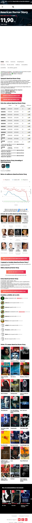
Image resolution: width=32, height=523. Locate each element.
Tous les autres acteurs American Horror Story (15, 258)
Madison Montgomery (17, 240)
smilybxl (7, 325)
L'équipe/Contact (24, 516)
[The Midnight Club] (24, 443)
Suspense (20, 89)
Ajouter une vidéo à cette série (16, 271)
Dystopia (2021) (14, 445)
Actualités (25, 64)
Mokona (7, 320)
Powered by (3, 170)
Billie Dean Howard (11, 226)
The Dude (26, 2)
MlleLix (6, 334)
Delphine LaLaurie (25, 226)
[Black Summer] (5, 391)
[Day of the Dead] (24, 459)
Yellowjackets (14, 393)
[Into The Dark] (24, 408)
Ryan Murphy (8, 93)
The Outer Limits (24, 428)
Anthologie (7, 89)
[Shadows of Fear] (15, 359)
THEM (2, 361)
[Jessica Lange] (25, 235)
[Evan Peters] (4, 221)
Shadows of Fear (15, 361)
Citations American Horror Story (11, 99)
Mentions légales (12, 519)
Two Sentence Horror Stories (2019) (23, 480)
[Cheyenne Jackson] (11, 248)
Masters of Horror (24, 376)
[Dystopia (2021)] (15, 443)
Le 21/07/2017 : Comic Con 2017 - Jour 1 (8, 280)
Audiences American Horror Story (11, 95)
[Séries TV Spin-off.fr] (8, 7)
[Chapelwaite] (15, 426)
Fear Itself (22, 361)
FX (13, 91)
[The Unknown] (5, 408)
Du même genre (12, 67)
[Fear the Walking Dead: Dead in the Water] (15, 408)
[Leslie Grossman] (18, 248)
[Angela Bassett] (25, 248)
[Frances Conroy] (4, 235)
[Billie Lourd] (4, 248)
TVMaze (15, 522)
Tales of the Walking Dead (4, 479)
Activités (3, 67)
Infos (7, 61)
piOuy (6, 298)
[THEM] (5, 359)
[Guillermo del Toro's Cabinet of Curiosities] (5, 459)
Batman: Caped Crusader (24, 506)
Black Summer (4, 393)
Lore (12, 460)
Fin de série (10, 64)
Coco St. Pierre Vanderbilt (18, 254)
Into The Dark (23, 410)
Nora (11, 239)
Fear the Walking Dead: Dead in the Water (15, 411)
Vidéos (18, 64)
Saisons (12, 61)
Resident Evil (4, 445)
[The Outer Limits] (24, 426)
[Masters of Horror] (24, 374)
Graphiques (20, 61)
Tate (4, 225)
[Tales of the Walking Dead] (5, 477)
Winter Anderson (4, 253)
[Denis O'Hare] (18, 221)
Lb (5, 338)
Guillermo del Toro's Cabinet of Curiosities (5, 462)
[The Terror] (15, 374)
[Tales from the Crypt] (5, 374)
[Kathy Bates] (25, 221)
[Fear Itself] (24, 359)
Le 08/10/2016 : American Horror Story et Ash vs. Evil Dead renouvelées (15, 283)
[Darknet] (15, 477)
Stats (2, 61)
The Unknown (4, 410)
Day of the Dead (24, 460)
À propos (14, 516)
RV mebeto (7, 329)
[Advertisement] (16, 43)
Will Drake (11, 253)
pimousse (7, 302)
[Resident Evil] (5, 443)
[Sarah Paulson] (11, 221)
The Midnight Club (24, 445)
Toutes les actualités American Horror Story (14, 291)
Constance (25, 239)
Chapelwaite (14, 428)
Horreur (15, 89)
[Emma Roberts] (18, 235)
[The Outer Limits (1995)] (5, 426)
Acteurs (3, 64)
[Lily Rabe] (11, 235)
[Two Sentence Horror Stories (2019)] (24, 477)
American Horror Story (11, 92)
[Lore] (15, 459)
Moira (4, 239)
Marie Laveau (25, 253)
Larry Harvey (17, 225)
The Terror (13, 376)
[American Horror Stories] (24, 391)
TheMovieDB (20, 522)
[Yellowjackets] (15, 391)
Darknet (12, 478)
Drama (11, 89)
